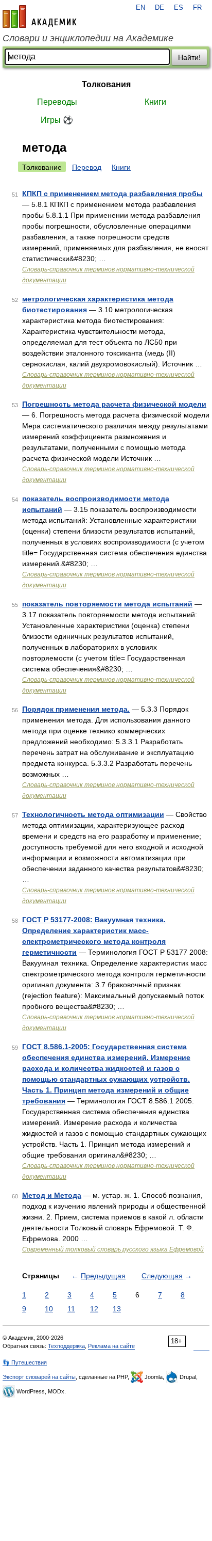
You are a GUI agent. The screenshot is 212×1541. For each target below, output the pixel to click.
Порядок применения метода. (76, 709)
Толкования (106, 84)
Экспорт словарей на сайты (39, 1377)
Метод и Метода (51, 1195)
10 (49, 1309)
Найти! (189, 57)
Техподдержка (66, 1346)
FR (197, 7)
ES (178, 7)
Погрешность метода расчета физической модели (114, 404)
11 (71, 1309)
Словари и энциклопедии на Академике (88, 38)
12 (94, 1309)
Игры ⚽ (57, 120)
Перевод (86, 167)
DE (159, 7)
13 (117, 1309)
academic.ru (40, 16)
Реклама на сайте (111, 1346)
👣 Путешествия (25, 1362)
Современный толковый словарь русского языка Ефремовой (113, 1249)
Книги (155, 102)
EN (140, 7)
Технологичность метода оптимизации (93, 814)
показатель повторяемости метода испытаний (107, 604)
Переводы (57, 102)
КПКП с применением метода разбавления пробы (112, 193)
